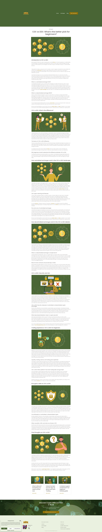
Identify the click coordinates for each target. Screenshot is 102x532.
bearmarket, (52, 102)
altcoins (52, 203)
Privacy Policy (12, 530)
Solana (48, 148)
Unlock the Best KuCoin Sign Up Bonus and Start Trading (50, 488)
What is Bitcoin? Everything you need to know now (37, 488)
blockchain (39, 70)
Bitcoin (36, 203)
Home (57, 13)
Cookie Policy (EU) (64, 525)
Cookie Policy (8, 530)
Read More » (34, 493)
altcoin (57, 204)
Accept (4, 528)
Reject (11, 528)
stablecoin (38, 380)
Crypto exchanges (43, 89)
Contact (62, 524)
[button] (20, 520)
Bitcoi (54, 62)
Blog (67, 13)
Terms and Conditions (65, 529)
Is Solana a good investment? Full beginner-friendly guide (65, 488)
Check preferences (17, 528)
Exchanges (63, 13)
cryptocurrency (61, 188)
